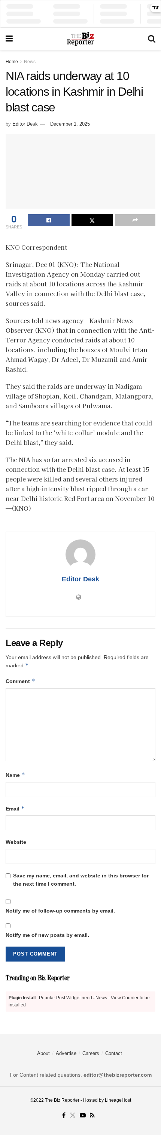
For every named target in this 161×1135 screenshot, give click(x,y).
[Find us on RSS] (92, 1115)
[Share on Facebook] (49, 220)
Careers (90, 1053)
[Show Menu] (9, 39)
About (43, 1053)
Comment (20, 681)
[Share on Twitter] (92, 220)
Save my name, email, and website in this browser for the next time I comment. (81, 880)
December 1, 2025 (70, 124)
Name (15, 774)
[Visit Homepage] (80, 38)
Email (15, 808)
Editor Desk (25, 124)
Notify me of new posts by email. (47, 935)
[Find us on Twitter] (73, 1115)
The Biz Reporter (62, 1100)
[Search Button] (151, 39)
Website (16, 842)
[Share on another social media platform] (135, 220)
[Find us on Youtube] (83, 1115)
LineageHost (118, 1100)
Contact (113, 1053)
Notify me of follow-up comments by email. (60, 911)
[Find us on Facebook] (64, 1115)
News (30, 61)
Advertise (66, 1053)
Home (12, 61)
